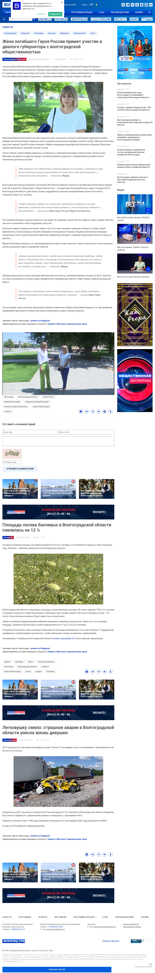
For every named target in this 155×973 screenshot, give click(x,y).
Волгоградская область (27, 397)
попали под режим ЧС (63, 638)
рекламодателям (120, 12)
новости (9, 12)
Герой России (48, 397)
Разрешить (55, 14)
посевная (50, 671)
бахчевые (19, 662)
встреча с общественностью (15, 407)
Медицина (64, 33)
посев (28, 671)
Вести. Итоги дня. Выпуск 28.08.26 (133, 277)
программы (25, 917)
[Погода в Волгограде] (92, 5)
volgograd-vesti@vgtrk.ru (55, 929)
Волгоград (8, 397)
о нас (102, 12)
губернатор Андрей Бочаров (36, 402)
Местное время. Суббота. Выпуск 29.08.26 (132, 248)
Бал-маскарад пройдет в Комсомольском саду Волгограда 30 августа (134, 122)
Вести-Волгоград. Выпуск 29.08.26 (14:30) (133, 219)
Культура (52, 33)
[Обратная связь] (149, 12)
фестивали (60, 917)
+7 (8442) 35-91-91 (17, 929)
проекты (42, 917)
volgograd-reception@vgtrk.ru (104, 927)
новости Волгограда (41, 407)
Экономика (38, 33)
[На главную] (3, 19)
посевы (39, 671)
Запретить (41, 14)
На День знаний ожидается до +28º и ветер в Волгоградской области (134, 108)
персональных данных (132, 927)
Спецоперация (10, 33)
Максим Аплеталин (12, 402)
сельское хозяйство (46, 662)
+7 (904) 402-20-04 (55, 927)
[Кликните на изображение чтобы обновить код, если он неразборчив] (58, 454)
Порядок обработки (131, 924)
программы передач (82, 12)
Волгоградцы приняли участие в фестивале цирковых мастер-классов (132, 179)
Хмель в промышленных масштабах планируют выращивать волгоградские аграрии (134, 137)
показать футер (57, 969)
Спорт (92, 33)
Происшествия (79, 33)
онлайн (139, 12)
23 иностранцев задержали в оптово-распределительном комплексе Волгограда (131, 152)
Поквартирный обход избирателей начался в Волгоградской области (133, 166)
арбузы (7, 662)
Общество (25, 33)
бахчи (30, 662)
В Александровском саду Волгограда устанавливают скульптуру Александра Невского (133, 95)
